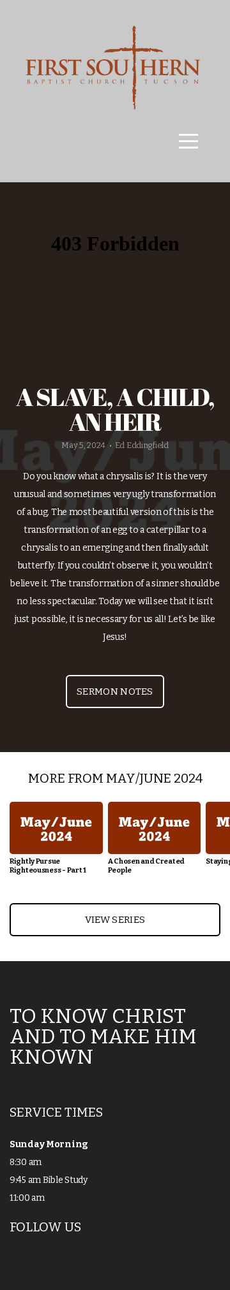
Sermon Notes (115, 691)
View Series (115, 919)
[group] (56, 843)
